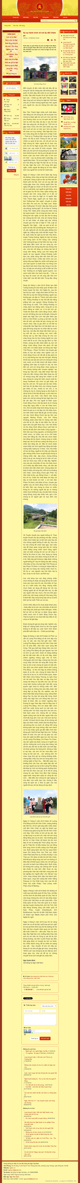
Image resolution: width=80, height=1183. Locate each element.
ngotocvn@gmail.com (14, 1170)
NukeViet (55, 1181)
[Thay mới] (6, 162)
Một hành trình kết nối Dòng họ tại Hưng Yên (69, 37)
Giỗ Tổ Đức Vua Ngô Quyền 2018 (69, 118)
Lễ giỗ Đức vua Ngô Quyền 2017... (70, 123)
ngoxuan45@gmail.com (30, 1179)
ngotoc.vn (12, 1168)
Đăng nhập (11, 171)
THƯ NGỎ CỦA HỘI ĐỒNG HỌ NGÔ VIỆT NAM (69, 65)
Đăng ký (16, 175)
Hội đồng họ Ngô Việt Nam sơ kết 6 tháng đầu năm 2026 (69, 59)
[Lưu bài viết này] (55, 40)
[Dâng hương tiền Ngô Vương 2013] (64, 79)
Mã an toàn (27, 1028)
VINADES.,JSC (71, 1181)
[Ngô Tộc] (39, 8)
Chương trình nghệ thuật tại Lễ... (69, 127)
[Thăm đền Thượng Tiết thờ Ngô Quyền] (64, 92)
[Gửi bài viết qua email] (48, 40)
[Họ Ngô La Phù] (72, 85)
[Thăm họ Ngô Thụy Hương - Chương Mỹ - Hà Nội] (72, 92)
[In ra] (52, 40)
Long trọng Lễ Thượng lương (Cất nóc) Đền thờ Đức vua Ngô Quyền (69, 45)
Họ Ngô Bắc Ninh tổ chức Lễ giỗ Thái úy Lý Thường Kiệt (69, 52)
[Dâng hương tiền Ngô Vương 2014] (72, 79)
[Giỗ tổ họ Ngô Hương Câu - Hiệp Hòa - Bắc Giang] (64, 85)
